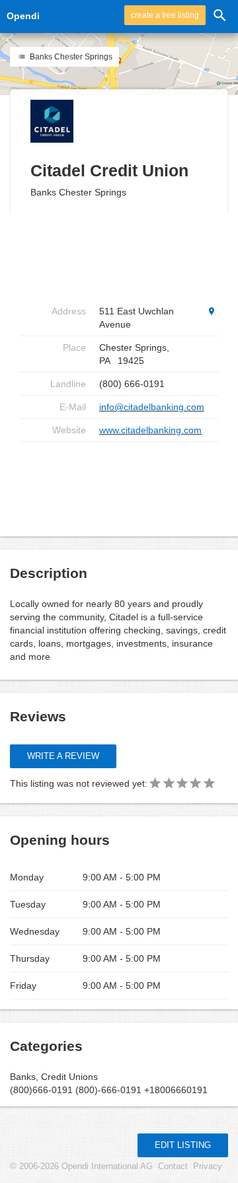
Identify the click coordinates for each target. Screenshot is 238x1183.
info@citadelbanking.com (151, 407)
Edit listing (183, 1145)
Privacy (207, 1166)
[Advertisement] (125, 484)
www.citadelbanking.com (150, 430)
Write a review (63, 756)
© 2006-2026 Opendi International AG (81, 1166)
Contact (173, 1166)
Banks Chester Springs (70, 56)
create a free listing (165, 15)
